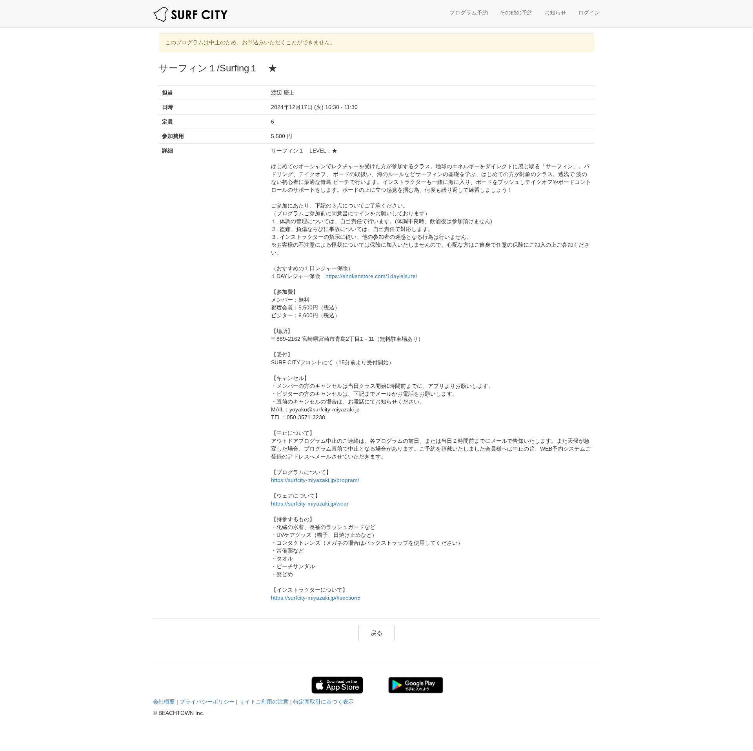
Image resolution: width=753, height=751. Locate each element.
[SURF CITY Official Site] (190, 14)
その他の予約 (516, 12)
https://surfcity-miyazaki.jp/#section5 (315, 598)
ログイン (589, 12)
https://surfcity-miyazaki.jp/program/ (315, 480)
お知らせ (555, 12)
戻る (376, 632)
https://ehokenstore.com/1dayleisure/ (371, 276)
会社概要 (164, 701)
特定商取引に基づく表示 (323, 701)
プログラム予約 (468, 12)
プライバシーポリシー (207, 701)
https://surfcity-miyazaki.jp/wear (310, 503)
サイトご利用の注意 (264, 701)
